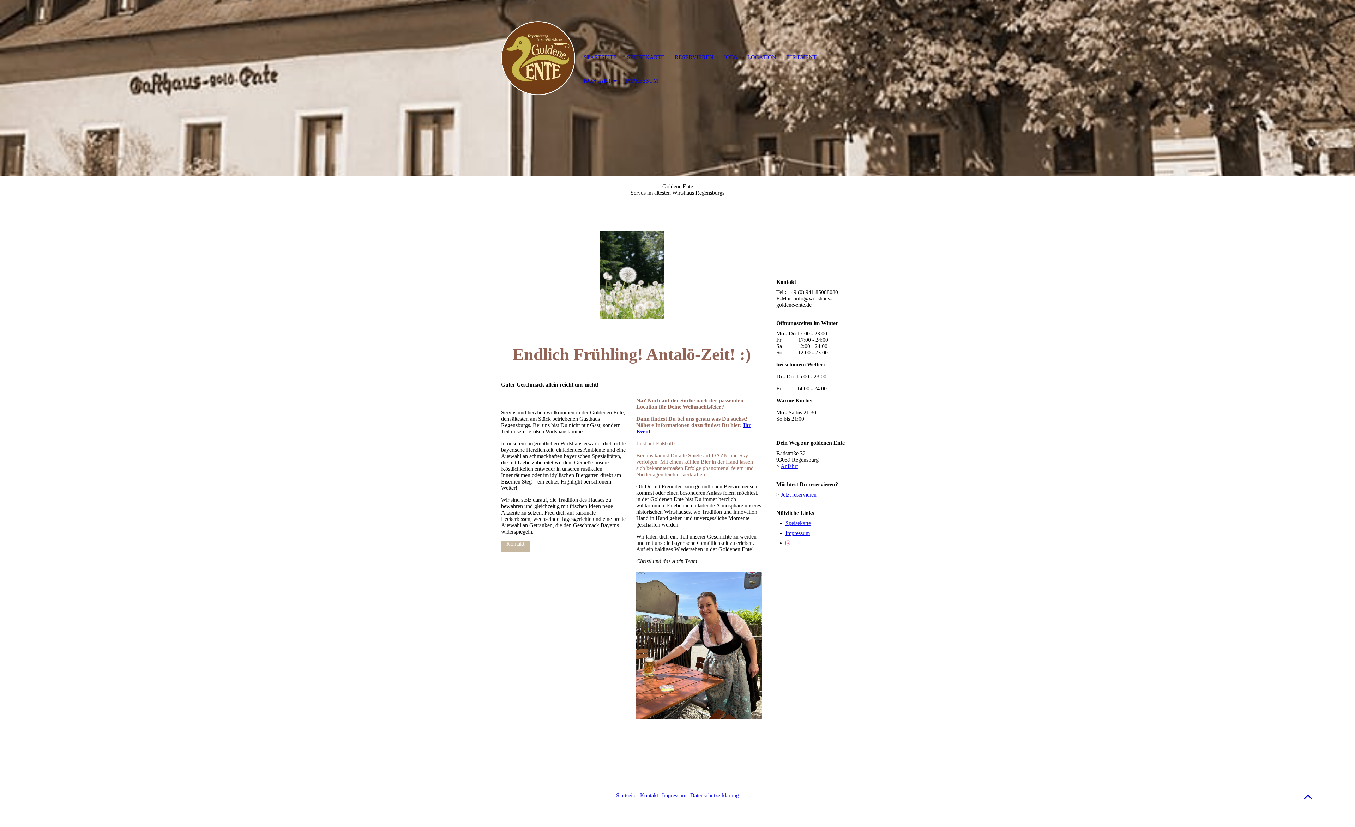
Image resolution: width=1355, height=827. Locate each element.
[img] (538, 58)
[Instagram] (787, 543)
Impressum (797, 533)
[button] (1308, 796)
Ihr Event (801, 57)
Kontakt (649, 795)
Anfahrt (789, 466)
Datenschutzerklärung (714, 795)
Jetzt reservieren (799, 495)
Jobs (730, 57)
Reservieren (694, 57)
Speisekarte (798, 523)
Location (761, 57)
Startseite (626, 795)
